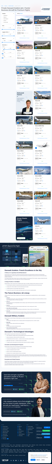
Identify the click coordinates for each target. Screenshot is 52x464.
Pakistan (2, 446)
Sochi (8, 455)
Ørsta (20, 449)
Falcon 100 (37, 50)
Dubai (17, 449)
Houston (32, 450)
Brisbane (6, 450)
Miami (26, 449)
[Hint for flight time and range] (17, 30)
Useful (27, 424)
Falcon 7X (19, 25)
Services (2, 424)
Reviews (20, 429)
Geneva (46, 449)
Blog (28, 435)
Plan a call (8, 385)
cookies (34, 454)
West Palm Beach (37, 450)
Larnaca (2, 455)
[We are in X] (18, 460)
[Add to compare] (33, 30)
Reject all (38, 459)
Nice (5, 455)
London (40, 449)
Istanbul (14, 449)
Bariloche (48, 450)
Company (19, 424)
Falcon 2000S (20, 175)
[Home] (4, 460)
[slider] (2, 29)
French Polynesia (7, 446)
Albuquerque (11, 450)
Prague (23, 449)
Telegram (16, 389)
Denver (42, 450)
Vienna (34, 449)
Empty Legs (5, 438)
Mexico (20, 446)
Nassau (15, 450)
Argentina (16, 446)
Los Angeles (7, 449)
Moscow (11, 449)
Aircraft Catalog (30, 426)
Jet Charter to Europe (22, 455)
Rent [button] (24, 86)
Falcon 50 (37, 226)
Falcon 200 (37, 100)
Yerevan (10, 455)
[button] (24, 103)
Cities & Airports (30, 432)
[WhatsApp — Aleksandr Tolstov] (19, 112)
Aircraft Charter (5, 426)
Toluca (29, 450)
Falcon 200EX (20, 200)
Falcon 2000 (19, 125)
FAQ (28, 431)
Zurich (26, 450)
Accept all (33, 459)
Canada (32, 446)
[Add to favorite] (33, 28)
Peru (26, 446)
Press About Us (21, 431)
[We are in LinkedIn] (26, 460)
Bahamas (23, 446)
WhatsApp (22, 389)
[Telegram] (17, 112)
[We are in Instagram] (13, 460)
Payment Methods (21, 434)
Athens (2, 452)
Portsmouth (20, 452)
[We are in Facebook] (16, 460)
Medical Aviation (5, 432)
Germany (12, 446)
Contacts (20, 432)
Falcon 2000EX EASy (39, 125)
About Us (20, 426)
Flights (29, 434)
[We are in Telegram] (23, 460)
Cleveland (24, 452)
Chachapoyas (22, 450)
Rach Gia (18, 450)
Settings (43, 459)
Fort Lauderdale (30, 449)
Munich (45, 450)
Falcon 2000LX (20, 150)
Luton (43, 449)
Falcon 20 (37, 75)
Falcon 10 (19, 50)
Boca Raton (6, 452)
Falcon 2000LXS (38, 150)
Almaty (28, 452)
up (9, 27)
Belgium (29, 446)
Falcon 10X (19, 75)
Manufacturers (30, 429)
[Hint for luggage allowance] (42, 55)
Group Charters (5, 429)
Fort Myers (16, 452)
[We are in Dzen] (21, 460)
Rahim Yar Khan (11, 452)
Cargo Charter (5, 434)
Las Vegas (2, 450)
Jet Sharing (4, 437)
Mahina (37, 449)
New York (2, 449)
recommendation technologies (42, 454)
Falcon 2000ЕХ (38, 175)
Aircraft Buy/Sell (5, 435)
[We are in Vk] (11, 460)
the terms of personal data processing (18, 386)
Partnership (20, 435)
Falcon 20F (37, 200)
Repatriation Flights (6, 431)
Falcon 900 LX (38, 25)
